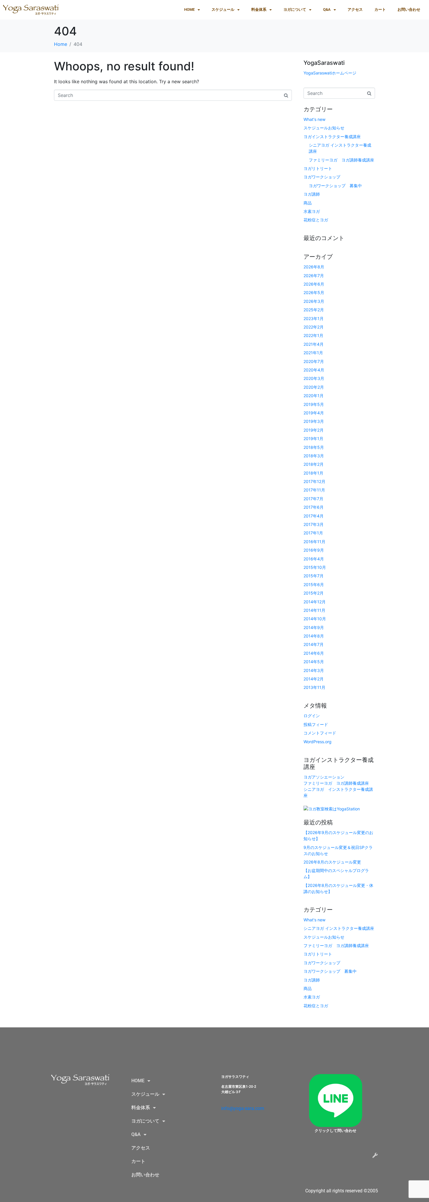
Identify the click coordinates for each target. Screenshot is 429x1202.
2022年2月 (314, 326)
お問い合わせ (408, 9)
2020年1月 (314, 395)
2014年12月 (315, 601)
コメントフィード (320, 732)
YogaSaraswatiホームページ (330, 72)
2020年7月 (314, 361)
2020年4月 (314, 369)
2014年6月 (314, 653)
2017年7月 (313, 498)
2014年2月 (314, 678)
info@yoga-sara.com (242, 1108)
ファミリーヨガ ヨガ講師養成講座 (341, 159)
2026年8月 (314, 266)
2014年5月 (314, 661)
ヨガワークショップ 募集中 (335, 185)
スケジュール (223, 9)
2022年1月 (313, 335)
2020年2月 (314, 387)
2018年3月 (314, 455)
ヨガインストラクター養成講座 (332, 136)
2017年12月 (314, 481)
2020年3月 (314, 378)
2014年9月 (314, 627)
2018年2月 (314, 464)
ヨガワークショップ (322, 176)
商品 (308, 202)
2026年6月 (314, 284)
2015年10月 (315, 567)
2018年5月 (314, 447)
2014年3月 (314, 670)
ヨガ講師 (312, 194)
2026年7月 (314, 275)
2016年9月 (314, 550)
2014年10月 (315, 618)
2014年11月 (314, 610)
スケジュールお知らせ (324, 127)
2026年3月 (314, 301)
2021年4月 (314, 344)
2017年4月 (314, 515)
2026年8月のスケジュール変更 (332, 861)
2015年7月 (314, 575)
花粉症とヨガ (316, 219)
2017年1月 (313, 532)
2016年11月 (314, 541)
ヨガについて (294, 9)
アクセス (355, 9)
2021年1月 (313, 352)
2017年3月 (314, 524)
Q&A (327, 9)
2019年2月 (314, 430)
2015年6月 (314, 584)
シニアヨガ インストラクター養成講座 (339, 928)
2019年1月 (313, 438)
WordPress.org (318, 741)
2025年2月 (314, 309)
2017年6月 (314, 507)
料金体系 (258, 9)
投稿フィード (316, 724)
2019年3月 (314, 421)
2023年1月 (314, 318)
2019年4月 (314, 412)
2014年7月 (314, 644)
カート (380, 9)
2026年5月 (314, 292)
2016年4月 (314, 558)
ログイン (312, 715)
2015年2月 (314, 592)
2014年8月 (314, 635)
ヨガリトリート (318, 168)
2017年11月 (314, 489)
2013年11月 (314, 687)
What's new (314, 119)
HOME (189, 9)
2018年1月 (313, 472)
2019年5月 (314, 404)
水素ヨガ (312, 211)
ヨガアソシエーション (324, 776)
